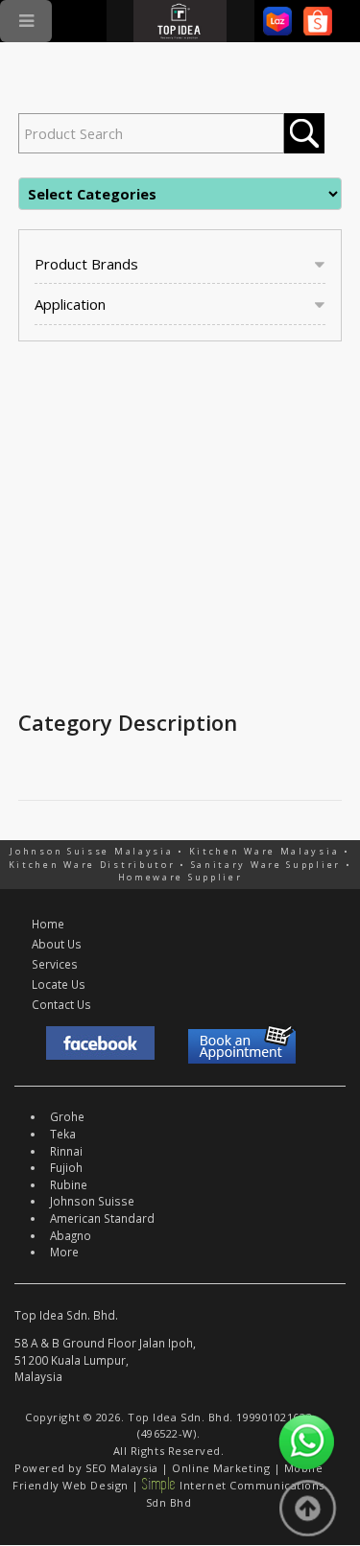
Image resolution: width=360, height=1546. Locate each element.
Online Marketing (221, 1468)
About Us (57, 943)
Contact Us (61, 1004)
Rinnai (66, 1151)
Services (55, 964)
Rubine (68, 1184)
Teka (63, 1133)
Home (48, 923)
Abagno (70, 1235)
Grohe (67, 1116)
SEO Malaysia (121, 1468)
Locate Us (58, 984)
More (64, 1251)
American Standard (102, 1218)
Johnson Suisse (92, 1200)
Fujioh (66, 1167)
